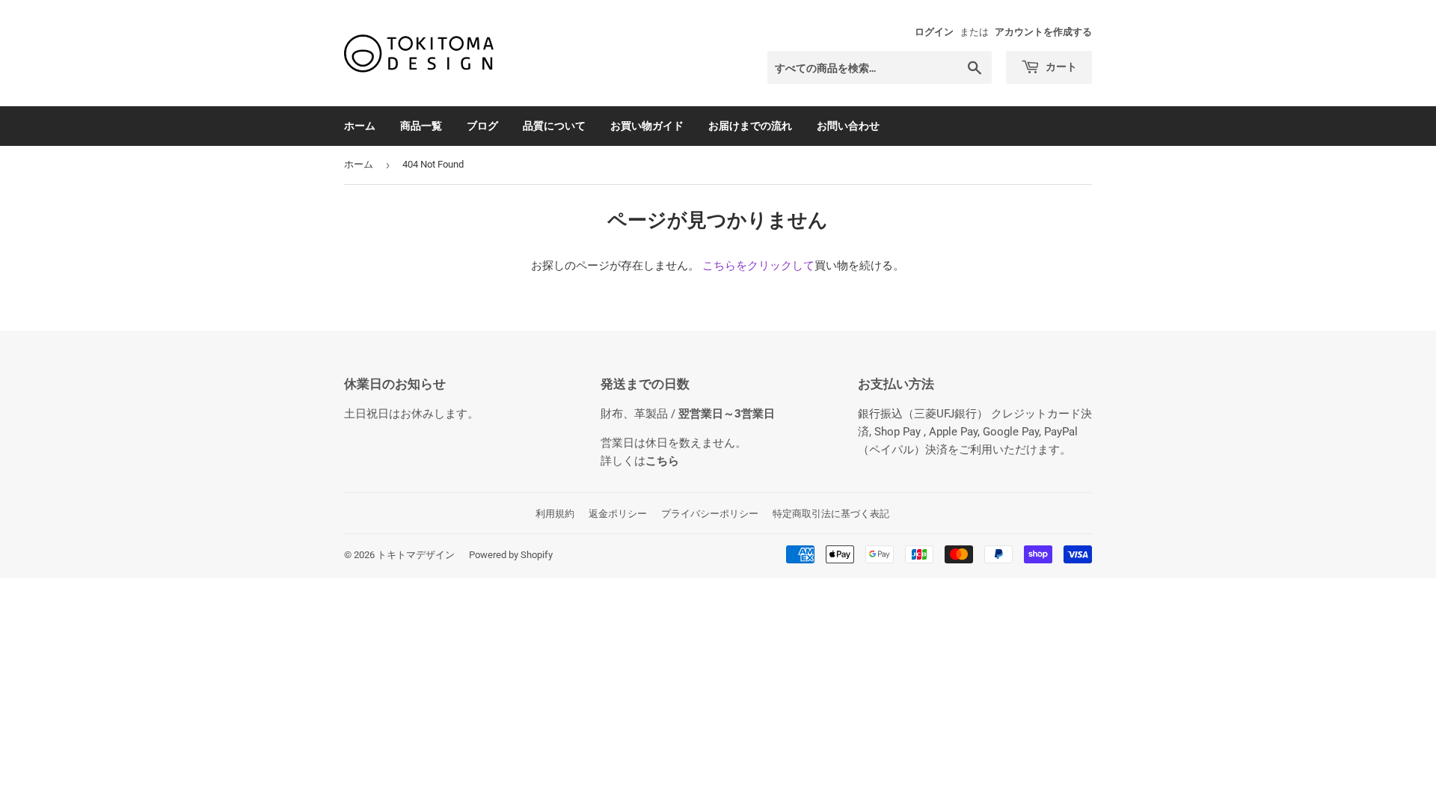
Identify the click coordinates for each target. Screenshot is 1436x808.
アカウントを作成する (1043, 31)
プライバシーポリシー (709, 513)
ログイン (934, 31)
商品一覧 (421, 125)
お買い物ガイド (647, 125)
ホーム (359, 125)
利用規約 (555, 513)
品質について (554, 125)
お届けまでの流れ (750, 125)
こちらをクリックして (758, 265)
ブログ (482, 125)
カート (1060, 66)
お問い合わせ (848, 125)
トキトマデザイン (416, 554)
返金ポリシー (618, 513)
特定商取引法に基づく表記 (831, 513)
